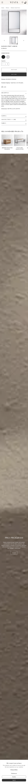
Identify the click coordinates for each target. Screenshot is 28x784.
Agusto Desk (19, 147)
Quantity (3, 61)
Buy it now (13, 74)
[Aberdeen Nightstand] (7, 140)
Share (4, 86)
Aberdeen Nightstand (7, 147)
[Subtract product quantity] (7, 64)
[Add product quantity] (2, 64)
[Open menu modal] (2, 2)
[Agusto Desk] (19, 140)
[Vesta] (14, 2)
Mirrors (7, 7)
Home (2, 7)
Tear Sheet (3, 111)
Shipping (3, 79)
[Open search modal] (22, 2)
